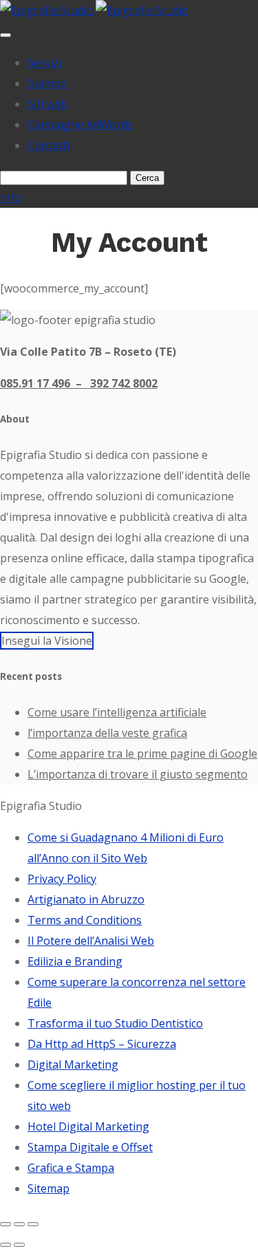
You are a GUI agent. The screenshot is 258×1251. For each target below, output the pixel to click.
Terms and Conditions (85, 920)
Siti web (47, 103)
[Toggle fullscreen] (19, 1224)
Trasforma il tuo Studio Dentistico (115, 1023)
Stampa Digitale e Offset (90, 1147)
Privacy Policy (62, 878)
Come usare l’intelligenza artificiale (117, 712)
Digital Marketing (73, 1064)
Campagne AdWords (80, 124)
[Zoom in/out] (33, 1224)
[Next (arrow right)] (19, 1245)
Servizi (44, 62)
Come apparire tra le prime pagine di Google (142, 753)
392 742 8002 (124, 383)
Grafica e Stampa (71, 1167)
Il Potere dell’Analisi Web (91, 940)
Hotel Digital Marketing (88, 1126)
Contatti (48, 145)
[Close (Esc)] (5, 1224)
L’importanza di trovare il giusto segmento (138, 774)
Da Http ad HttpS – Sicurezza (102, 1043)
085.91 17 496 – (45, 383)
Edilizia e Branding (75, 961)
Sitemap (48, 1188)
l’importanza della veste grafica (107, 732)
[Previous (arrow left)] (5, 1245)
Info (10, 197)
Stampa (47, 83)
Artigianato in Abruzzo (86, 899)
